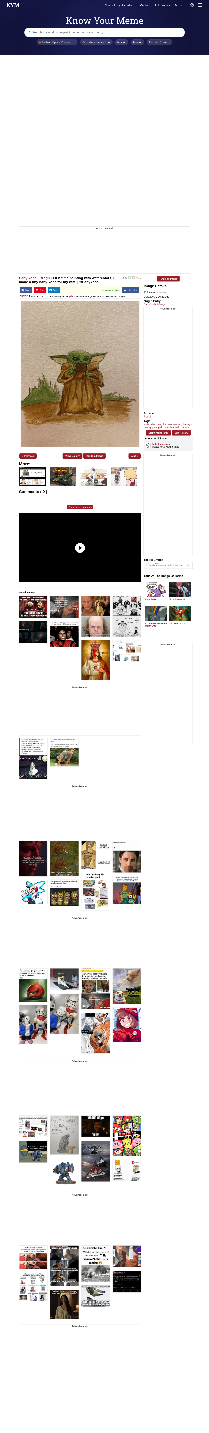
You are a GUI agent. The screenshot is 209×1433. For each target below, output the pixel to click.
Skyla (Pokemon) (177, 599)
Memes (137, 42)
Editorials (161, 5)
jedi (160, 427)
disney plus (150, 427)
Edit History (181, 432)
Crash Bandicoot (177, 623)
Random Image (94, 456)
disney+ (187, 424)
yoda (146, 424)
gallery (72, 296)
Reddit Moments (161, 444)
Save (41, 290)
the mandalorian (171, 424)
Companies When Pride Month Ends (156, 624)
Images (121, 42)
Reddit (147, 416)
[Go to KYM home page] (13, 6)
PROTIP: (24, 296)
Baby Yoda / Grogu (34, 278)
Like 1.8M (131, 290)
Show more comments (80, 507)
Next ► (134, 456)
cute (166, 427)
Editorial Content (159, 42)
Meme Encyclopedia (118, 5)
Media (144, 5)
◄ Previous (27, 456)
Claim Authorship (158, 432)
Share (27, 290)
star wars (156, 424)
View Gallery (72, 456)
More (178, 5)
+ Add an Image (168, 278)
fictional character (180, 427)
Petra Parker (151, 599)
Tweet (55, 290)
